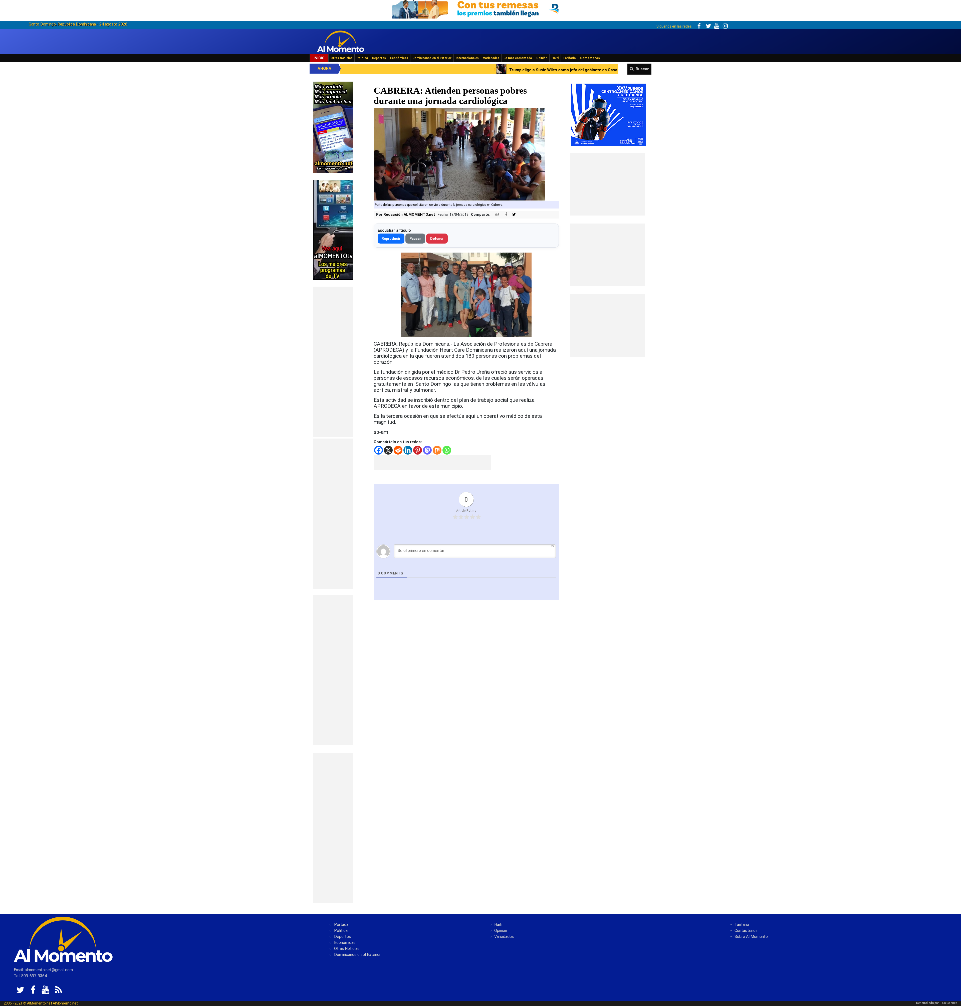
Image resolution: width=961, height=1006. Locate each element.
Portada (341, 924)
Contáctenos (590, 58)
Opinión (541, 58)
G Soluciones (948, 1003)
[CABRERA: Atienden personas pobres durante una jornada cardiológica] (459, 154)
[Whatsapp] (446, 450)
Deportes (379, 58)
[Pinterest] (417, 450)
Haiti (498, 924)
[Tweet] (512, 215)
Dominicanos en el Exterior (431, 58)
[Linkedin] (407, 450)
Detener (437, 239)
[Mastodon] (427, 450)
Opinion (500, 930)
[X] (388, 450)
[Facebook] (378, 450)
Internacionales (467, 58)
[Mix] (437, 450)
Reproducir (391, 239)
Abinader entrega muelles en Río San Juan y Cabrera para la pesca (545, 70)
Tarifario (569, 58)
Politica (341, 930)
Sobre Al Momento (751, 936)
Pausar (415, 239)
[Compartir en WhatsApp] (495, 215)
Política (362, 58)
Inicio (319, 58)
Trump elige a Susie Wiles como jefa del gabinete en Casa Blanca (401, 70)
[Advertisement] (333, 362)
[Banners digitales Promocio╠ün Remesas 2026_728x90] (480, 8)
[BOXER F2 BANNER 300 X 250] (608, 114)
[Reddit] (398, 450)
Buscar (642, 69)
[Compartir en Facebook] (503, 215)
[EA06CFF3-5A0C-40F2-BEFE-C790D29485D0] (333, 229)
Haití (555, 58)
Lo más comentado (518, 58)
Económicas (399, 58)
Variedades (491, 58)
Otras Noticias (341, 58)
